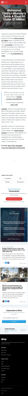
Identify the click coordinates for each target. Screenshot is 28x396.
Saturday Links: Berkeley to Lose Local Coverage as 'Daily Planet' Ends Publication (14, 228)
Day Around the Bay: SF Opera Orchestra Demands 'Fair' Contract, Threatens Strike (14, 234)
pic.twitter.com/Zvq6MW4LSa (14, 99)
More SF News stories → (14, 239)
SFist (3, 339)
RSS (2, 381)
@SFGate (19, 97)
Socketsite (4, 109)
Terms (2, 393)
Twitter (2, 379)
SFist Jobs (3, 352)
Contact (3, 370)
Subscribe (14, 321)
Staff (2, 363)
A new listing (8, 45)
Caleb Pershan (17, 7)
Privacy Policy (4, 390)
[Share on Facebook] (8, 263)
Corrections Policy (5, 368)
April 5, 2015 (14, 105)
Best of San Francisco (6, 354)
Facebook (3, 377)
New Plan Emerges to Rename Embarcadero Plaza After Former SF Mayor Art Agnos (14, 222)
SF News (9, 7)
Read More (23, 330)
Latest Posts (4, 350)
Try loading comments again (14, 198)
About (2, 361)
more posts (10, 330)
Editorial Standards (5, 366)
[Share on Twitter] (6, 263)
